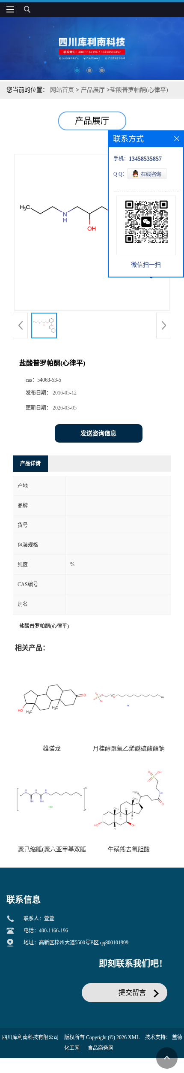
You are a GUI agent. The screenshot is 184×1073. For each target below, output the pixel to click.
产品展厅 (93, 90)
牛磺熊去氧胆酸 (129, 849)
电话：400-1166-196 (46, 931)
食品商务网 (100, 1048)
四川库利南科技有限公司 (30, 1037)
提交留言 (132, 992)
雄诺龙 (52, 748)
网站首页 (62, 90)
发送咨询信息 (98, 433)
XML (133, 1037)
